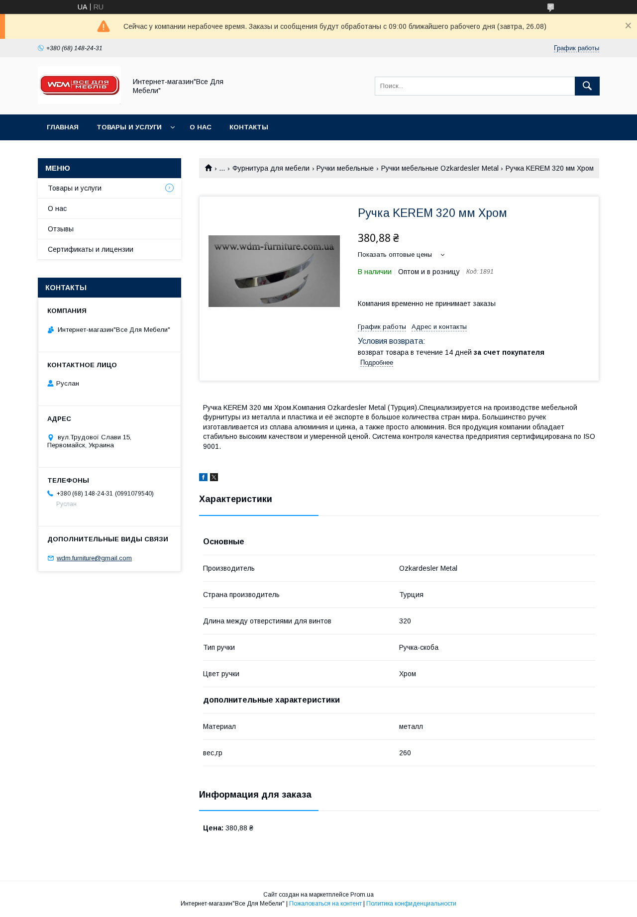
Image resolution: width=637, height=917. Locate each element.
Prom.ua (362, 894)
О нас (201, 127)
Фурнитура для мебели (271, 168)
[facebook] (203, 479)
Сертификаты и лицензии (90, 249)
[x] (214, 479)
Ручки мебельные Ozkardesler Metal (440, 168)
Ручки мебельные (345, 168)
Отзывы (61, 229)
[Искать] (587, 86)
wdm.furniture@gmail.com (94, 558)
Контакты (248, 127)
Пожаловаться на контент (325, 903)
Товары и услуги (129, 127)
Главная (63, 127)
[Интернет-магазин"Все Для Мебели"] (79, 101)
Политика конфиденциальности (411, 903)
